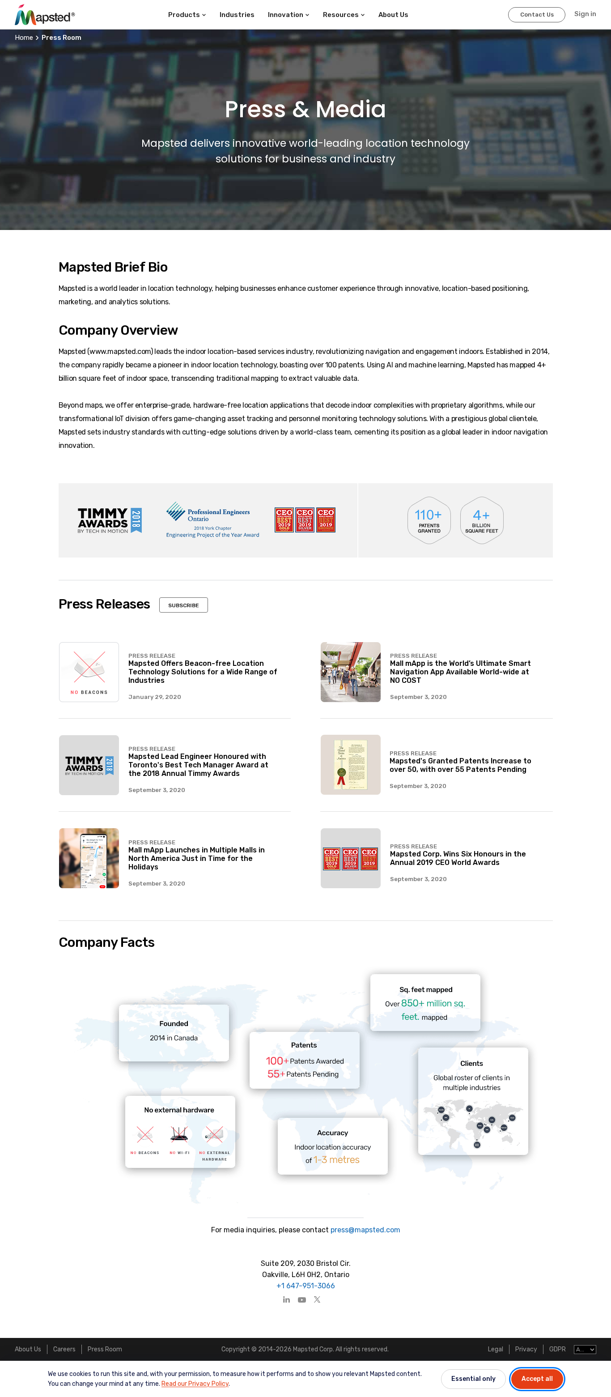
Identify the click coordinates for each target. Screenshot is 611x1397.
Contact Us (537, 14)
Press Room (105, 1349)
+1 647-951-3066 (305, 1286)
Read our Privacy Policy (195, 1384)
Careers (64, 1349)
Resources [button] (341, 15)
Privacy (526, 1349)
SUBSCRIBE (183, 605)
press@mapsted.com (364, 1230)
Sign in (585, 14)
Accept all (537, 1379)
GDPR (557, 1349)
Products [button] (184, 15)
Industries (237, 15)
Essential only (473, 1379)
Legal (495, 1349)
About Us (28, 1349)
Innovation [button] (285, 15)
